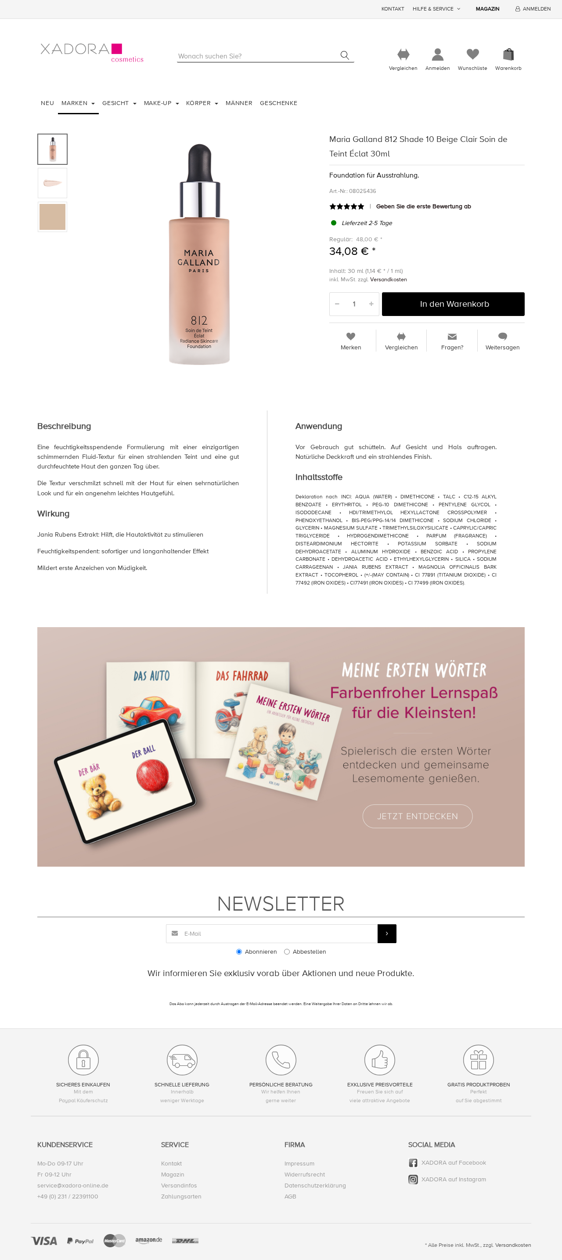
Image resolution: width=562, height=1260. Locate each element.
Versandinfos (179, 1185)
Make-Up (159, 103)
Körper (199, 103)
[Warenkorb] (508, 55)
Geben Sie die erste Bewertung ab (423, 206)
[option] (196, 252)
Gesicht (116, 103)
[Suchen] (344, 55)
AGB (290, 1196)
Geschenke (278, 103)
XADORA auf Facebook (454, 1162)
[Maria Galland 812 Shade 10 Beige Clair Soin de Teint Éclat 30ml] (196, 252)
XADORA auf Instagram (454, 1179)
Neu (47, 103)
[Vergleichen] (403, 55)
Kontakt (393, 9)
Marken (75, 103)
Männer (239, 103)
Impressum (299, 1163)
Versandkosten (388, 279)
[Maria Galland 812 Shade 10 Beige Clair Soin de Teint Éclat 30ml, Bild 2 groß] (52, 183)
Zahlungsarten (181, 1196)
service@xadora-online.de (72, 1185)
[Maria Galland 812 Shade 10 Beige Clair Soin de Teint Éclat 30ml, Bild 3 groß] (52, 217)
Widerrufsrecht (305, 1174)
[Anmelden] (438, 55)
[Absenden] (387, 933)
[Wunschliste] (472, 55)
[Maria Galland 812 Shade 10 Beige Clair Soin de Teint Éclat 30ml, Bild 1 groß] (52, 149)
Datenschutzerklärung (315, 1185)
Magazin (488, 9)
